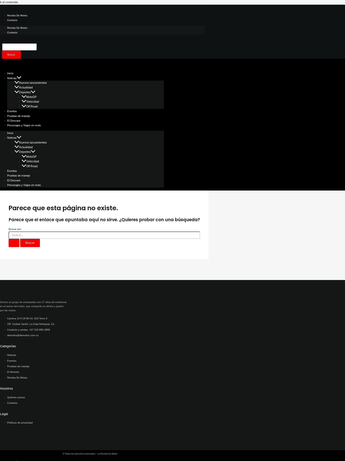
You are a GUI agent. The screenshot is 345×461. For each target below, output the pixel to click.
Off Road (32, 106)
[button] (19, 78)
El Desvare (13, 180)
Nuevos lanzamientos (33, 82)
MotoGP (31, 96)
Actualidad (26, 87)
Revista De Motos (17, 15)
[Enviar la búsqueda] (14, 243)
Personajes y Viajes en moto (24, 125)
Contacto (12, 20)
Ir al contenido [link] (9, 2)
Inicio (10, 133)
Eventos (12, 170)
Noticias (12, 78)
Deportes (25, 92)
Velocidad (32, 101)
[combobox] (19, 46)
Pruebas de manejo (18, 175)
